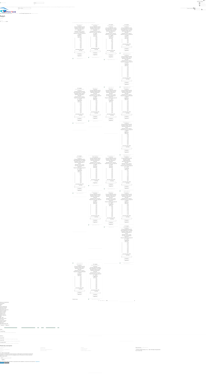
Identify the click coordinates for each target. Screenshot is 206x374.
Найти (3, 359)
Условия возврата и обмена (86, 350)
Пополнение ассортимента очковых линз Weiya (9, 339)
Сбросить (7, 325)
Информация (42, 347)
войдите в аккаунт (34, 13)
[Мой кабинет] (193, 8)
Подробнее (38, 361)
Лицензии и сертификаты (5, 349)
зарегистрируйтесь (15, 13)
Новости (1, 348)
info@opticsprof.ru (139, 348)
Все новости (2, 336)
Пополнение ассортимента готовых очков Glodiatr (9, 343)
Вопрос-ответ (42, 348)
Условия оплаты (84, 349)
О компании (2, 347)
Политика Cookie (43, 350)
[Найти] (34, 4)
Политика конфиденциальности (46, 349)
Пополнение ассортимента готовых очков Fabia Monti (10, 341)
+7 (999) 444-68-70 (200, 0)
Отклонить (7, 362)
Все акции (2, 330)
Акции (1, 351)
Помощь (82, 347)
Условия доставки (84, 348)
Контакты (2, 350)
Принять (2, 362)
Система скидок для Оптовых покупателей (8, 332)
